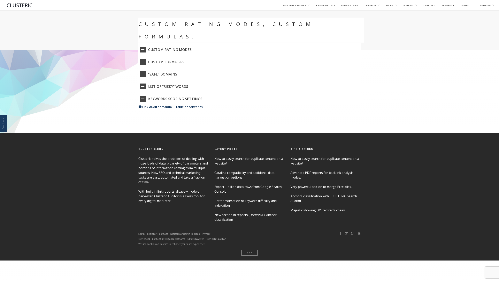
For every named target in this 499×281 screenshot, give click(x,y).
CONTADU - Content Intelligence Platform (161, 239)
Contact (430, 5)
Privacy (206, 234)
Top (249, 253)
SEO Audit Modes (294, 5)
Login (465, 5)
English (485, 5)
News (390, 5)
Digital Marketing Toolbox (185, 234)
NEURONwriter (196, 239)
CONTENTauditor (216, 239)
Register (152, 234)
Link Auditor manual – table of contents (172, 107)
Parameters (349, 5)
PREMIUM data (325, 5)
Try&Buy (370, 5)
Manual (408, 5)
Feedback (448, 5)
